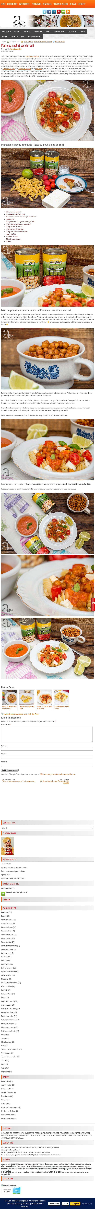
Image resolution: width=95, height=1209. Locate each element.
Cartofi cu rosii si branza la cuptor (13, 878)
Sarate (27, 31)
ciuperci (78, 1164)
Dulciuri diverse (6, 968)
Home (3, 4)
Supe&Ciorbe (38, 31)
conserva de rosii (9, 69)
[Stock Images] (7, 855)
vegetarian (6, 1174)
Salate (48, 31)
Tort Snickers (6, 864)
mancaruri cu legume (17, 1168)
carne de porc (45, 1164)
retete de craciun (17, 1172)
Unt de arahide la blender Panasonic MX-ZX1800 (54, 781)
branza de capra (9, 714)
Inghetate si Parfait (8, 972)
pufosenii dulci (84, 1168)
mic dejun (30, 1168)
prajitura (68, 1168)
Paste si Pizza (28, 42)
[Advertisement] (47, 802)
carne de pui (56, 1164)
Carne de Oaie (6, 931)
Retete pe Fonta (7, 1023)
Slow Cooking (6, 1042)
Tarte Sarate (5, 1053)
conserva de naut (24, 69)
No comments (60, 42)
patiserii (54, 1168)
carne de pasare (32, 1164)
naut (16, 714)
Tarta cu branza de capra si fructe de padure (18, 781)
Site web (4, 762)
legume (87, 1166)
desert (14, 1166)
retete (36, 42)
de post (5, 1166)
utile (82, 1172)
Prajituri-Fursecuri (7, 1001)
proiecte (75, 1168)
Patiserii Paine (6, 994)
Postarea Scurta (7, 1115)
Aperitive (4, 912)
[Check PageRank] (8, 1185)
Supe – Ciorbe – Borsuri (9, 1049)
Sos (2, 1046)
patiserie (47, 1168)
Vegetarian (5, 1072)
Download (47, 4)
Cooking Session (7, 1092)
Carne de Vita (6, 942)
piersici (61, 1168)
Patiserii (4, 990)
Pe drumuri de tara (32, 56)
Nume (3, 746)
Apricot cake (5, 875)
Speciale (14, 36)
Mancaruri (6, 31)
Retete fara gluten (7, 1012)
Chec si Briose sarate (9, 946)
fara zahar (68, 1166)
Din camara (5, 964)
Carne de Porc (6, 938)
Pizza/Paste (72, 31)
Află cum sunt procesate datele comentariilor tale (57, 774)
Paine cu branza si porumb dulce (13, 871)
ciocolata (70, 1164)
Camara (4, 36)
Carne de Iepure (7, 927)
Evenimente (36, 4)
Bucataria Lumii (6, 920)
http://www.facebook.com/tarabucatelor (46, 1155)
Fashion (4, 1100)
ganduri (74, 1166)
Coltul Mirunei (6, 1089)
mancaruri (5, 1168)
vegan (87, 1172)
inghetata (81, 1166)
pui (90, 1168)
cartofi (64, 1164)
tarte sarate (77, 1172)
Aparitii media (6, 1085)
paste (21, 714)
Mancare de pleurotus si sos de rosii (14, 867)
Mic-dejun (4, 979)
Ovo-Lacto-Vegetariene (9, 983)
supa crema (65, 1172)
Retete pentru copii (8, 1027)
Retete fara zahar (7, 1016)
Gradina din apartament (9, 1107)
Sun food (38, 69)
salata (45, 1172)
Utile (23, 36)
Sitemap (73, 4)
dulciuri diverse (39, 1166)
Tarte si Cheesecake (8, 1057)
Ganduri (4, 1104)
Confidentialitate (8, 8)
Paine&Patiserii (59, 31)
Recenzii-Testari (7, 1118)
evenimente (51, 1166)
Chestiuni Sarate (7, 949)
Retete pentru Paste (8, 1031)
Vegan (3, 1068)
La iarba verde (6, 975)
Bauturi (82, 31)
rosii (29, 714)
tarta (71, 1172)
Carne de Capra (6, 923)
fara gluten (61, 1166)
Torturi (3, 1061)
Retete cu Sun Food (45, 42)
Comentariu (6, 725)
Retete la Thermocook (9, 1020)
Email (3, 754)
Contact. (47, 1152)
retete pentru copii (31, 1172)
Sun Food (35, 714)
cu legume (86, 1164)
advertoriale (5, 1164)
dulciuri (30, 1166)
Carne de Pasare (7, 935)
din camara (21, 1166)
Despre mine (12, 4)
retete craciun (6, 1005)
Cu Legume (5, 953)
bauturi (21, 1164)
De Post (4, 957)
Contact (81, 4)
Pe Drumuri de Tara (34, 36)
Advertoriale (5, 1081)
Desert (17, 31)
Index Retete (24, 4)
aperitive (15, 1164)
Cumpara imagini (61, 4)
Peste (3, 998)
